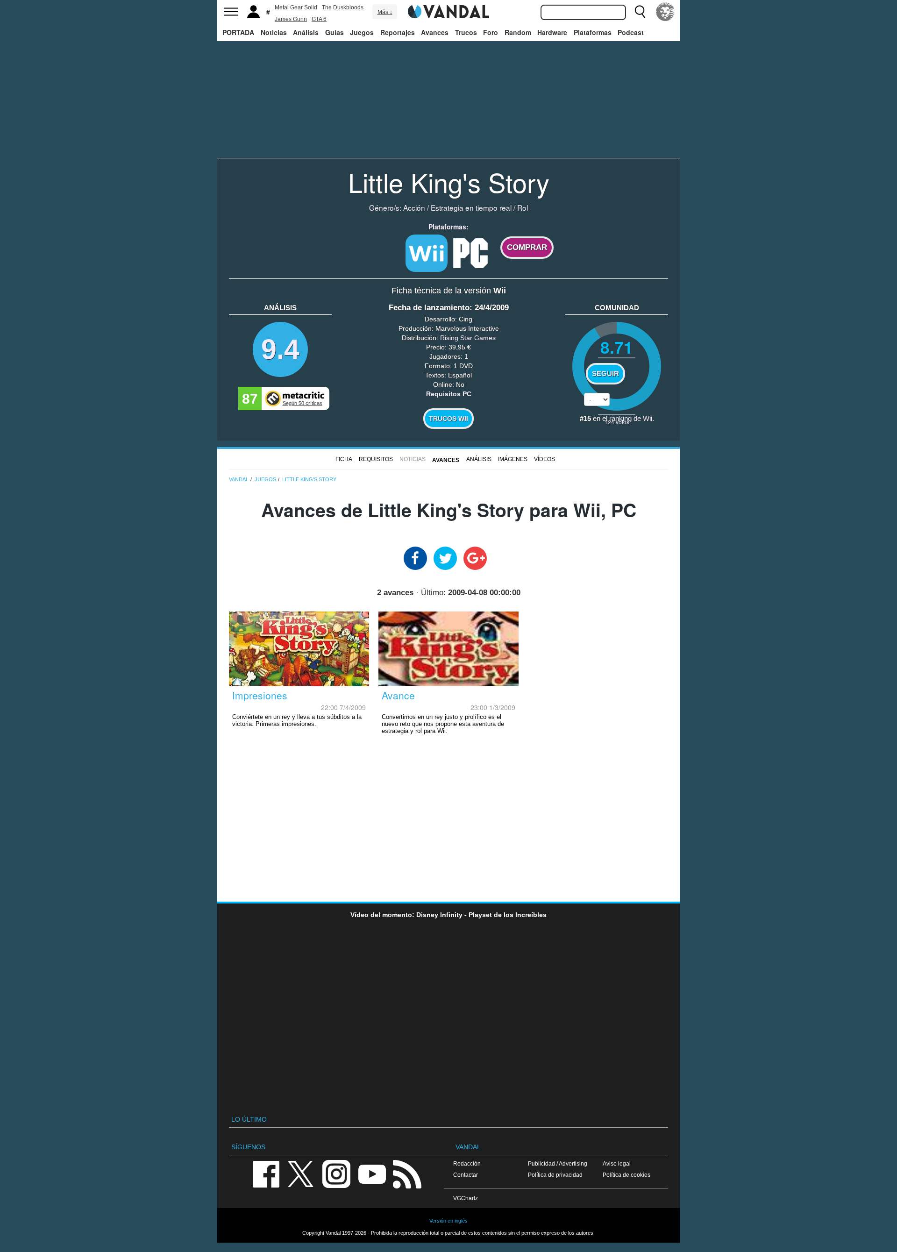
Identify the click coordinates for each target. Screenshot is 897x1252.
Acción (414, 207)
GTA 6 (319, 19)
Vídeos (544, 459)
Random (518, 32)
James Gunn (291, 19)
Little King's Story (448, 181)
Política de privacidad (555, 1175)
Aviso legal (617, 1163)
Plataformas (593, 32)
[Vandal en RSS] (407, 1173)
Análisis (306, 32)
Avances (434, 32)
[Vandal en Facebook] (266, 1173)
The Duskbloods (342, 7)
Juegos (362, 32)
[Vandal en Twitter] (301, 1173)
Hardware (552, 32)
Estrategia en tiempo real (471, 207)
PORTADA (238, 32)
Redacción (467, 1163)
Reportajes (397, 32)
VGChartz (465, 1198)
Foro (490, 32)
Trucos (466, 32)
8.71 (616, 347)
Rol (522, 207)
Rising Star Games (468, 337)
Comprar (527, 247)
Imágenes (512, 459)
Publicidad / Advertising (557, 1163)
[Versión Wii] (427, 253)
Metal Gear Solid (296, 7)
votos (617, 422)
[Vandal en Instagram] (336, 1173)
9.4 (280, 349)
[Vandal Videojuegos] (448, 10)
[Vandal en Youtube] (372, 1173)
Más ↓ (384, 12)
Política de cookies (626, 1175)
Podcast (631, 32)
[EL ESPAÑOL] (665, 11)
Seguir (605, 373)
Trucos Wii (448, 418)
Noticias (274, 32)
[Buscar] (640, 11)
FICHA (343, 459)
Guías (334, 32)
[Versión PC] (470, 252)
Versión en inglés (448, 1221)
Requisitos (376, 459)
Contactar (465, 1175)
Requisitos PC (448, 394)
